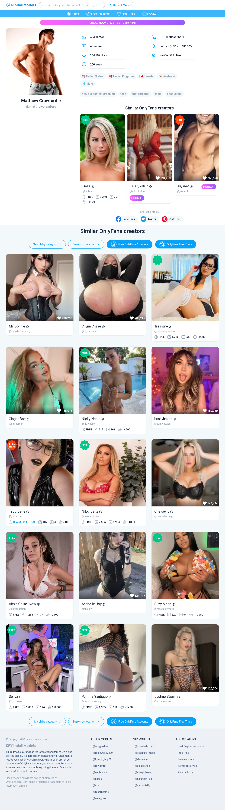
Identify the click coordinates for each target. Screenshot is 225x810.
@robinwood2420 (103, 752)
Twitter (152, 219)
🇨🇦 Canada (146, 76)
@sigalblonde (142, 765)
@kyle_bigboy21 (102, 759)
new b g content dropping (98, 94)
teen (123, 94)
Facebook (129, 219)
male (158, 94)
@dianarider (142, 759)
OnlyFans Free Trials (179, 244)
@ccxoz (97, 785)
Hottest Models (122, 5)
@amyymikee (100, 746)
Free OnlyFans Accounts (133, 244)
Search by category (45, 244)
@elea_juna (99, 798)
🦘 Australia (167, 76)
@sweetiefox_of (144, 746)
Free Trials (128, 13)
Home (75, 13)
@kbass (97, 778)
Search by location (84, 244)
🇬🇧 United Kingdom (121, 76)
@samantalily (142, 785)
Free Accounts (100, 13)
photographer (140, 94)
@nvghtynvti (100, 772)
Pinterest (174, 219)
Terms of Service (187, 765)
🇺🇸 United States (92, 76)
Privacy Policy (185, 772)
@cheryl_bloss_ (144, 772)
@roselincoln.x (101, 791)
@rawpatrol (99, 765)
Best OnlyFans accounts (191, 746)
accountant (174, 94)
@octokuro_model (145, 752)
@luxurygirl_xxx (143, 778)
